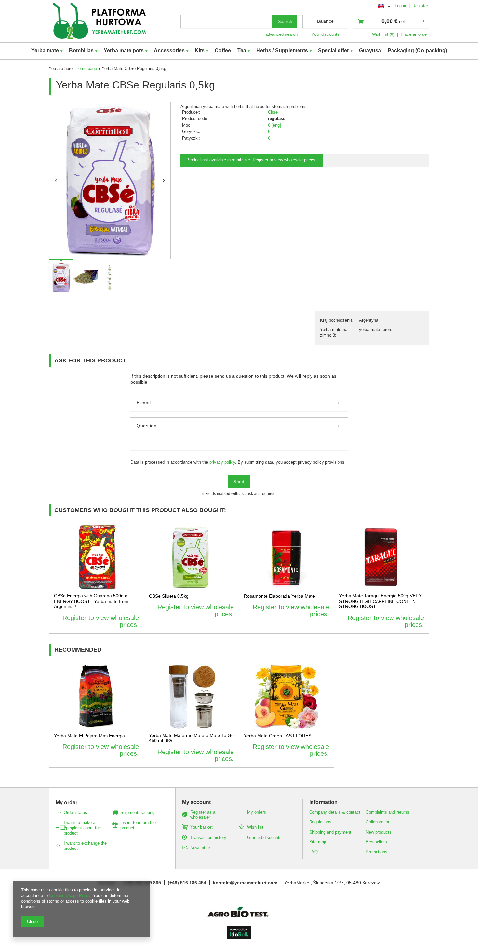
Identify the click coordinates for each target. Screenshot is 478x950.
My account (196, 802)
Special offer (333, 50)
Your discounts (325, 34)
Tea (241, 50)
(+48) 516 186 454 (187, 882)
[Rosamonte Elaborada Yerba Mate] (286, 557)
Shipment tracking (137, 812)
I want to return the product (138, 825)
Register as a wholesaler (202, 815)
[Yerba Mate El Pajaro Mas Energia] (96, 696)
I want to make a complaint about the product (82, 827)
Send (238, 481)
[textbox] (226, 21)
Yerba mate (45, 50)
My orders (256, 812)
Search (285, 21)
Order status (75, 812)
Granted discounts (264, 837)
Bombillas (81, 50)
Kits (200, 50)
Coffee (223, 50)
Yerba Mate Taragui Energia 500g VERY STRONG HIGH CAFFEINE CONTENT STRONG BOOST (380, 601)
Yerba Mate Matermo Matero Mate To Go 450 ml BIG (191, 738)
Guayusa (370, 50)
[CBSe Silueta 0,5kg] (191, 557)
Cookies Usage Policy (69, 895)
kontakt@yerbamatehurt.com (245, 882)
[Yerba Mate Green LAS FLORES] (286, 696)
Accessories (169, 50)
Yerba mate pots (124, 50)
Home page (86, 68)
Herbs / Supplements (282, 50)
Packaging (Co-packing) (417, 50)
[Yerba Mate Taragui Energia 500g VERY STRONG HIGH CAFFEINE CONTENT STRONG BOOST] (381, 557)
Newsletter (200, 847)
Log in (401, 5)
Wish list (255, 827)
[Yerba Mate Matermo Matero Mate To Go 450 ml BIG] (191, 696)
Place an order (414, 34)
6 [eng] (274, 125)
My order (66, 802)
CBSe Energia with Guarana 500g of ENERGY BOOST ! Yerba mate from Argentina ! (91, 601)
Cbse (273, 112)
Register (420, 5)
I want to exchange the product (85, 846)
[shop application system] (239, 937)
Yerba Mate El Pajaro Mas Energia (89, 735)
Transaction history (208, 837)
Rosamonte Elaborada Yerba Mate (279, 596)
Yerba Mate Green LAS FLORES (277, 735)
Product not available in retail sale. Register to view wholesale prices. (251, 159)
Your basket (201, 827)
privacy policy (222, 462)
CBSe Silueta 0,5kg (169, 596)
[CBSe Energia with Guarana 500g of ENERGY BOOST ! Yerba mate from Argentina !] (96, 557)
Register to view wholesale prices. (100, 621)
